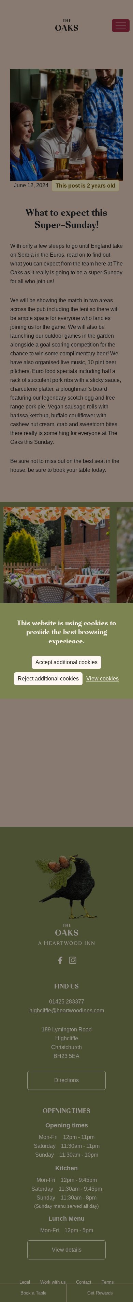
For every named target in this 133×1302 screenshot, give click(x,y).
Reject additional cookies (48, 678)
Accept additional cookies (66, 662)
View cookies (102, 678)
